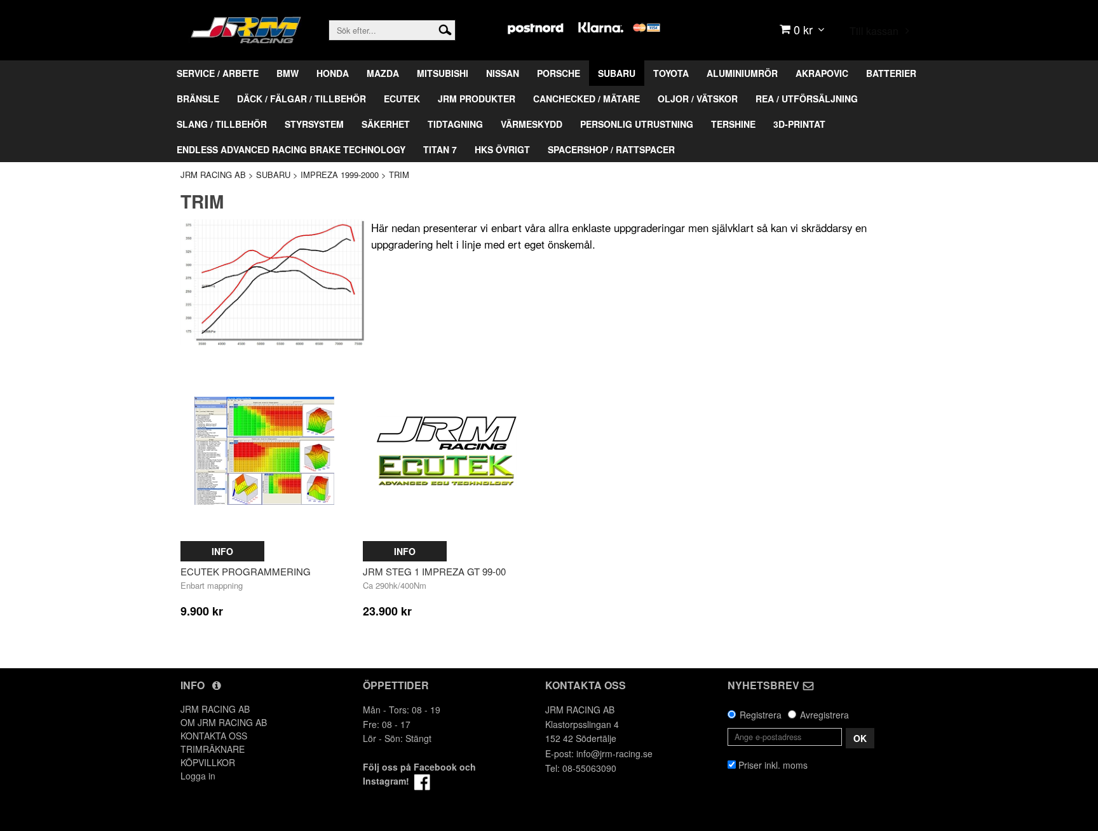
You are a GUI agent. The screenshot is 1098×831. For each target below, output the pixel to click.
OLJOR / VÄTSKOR (698, 98)
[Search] (445, 28)
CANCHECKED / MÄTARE (586, 98)
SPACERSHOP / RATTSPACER (611, 149)
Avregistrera (824, 714)
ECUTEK (402, 98)
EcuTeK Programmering (245, 571)
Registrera (761, 714)
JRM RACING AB (213, 174)
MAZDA (383, 73)
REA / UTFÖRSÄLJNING (807, 98)
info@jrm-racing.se (614, 753)
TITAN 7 (440, 149)
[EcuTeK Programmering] (264, 451)
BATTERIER (891, 73)
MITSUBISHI (442, 73)
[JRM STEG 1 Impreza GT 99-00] (447, 451)
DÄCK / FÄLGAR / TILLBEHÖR (301, 98)
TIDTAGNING (455, 124)
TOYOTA (671, 73)
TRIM (399, 174)
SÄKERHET (386, 124)
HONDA (332, 73)
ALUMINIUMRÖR (742, 73)
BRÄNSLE (198, 98)
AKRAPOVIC (822, 73)
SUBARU (616, 73)
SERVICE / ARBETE (218, 73)
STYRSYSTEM (314, 124)
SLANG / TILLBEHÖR (222, 124)
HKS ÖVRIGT (502, 149)
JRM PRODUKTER (476, 98)
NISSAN (502, 73)
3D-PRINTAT (799, 124)
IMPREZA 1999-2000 (340, 174)
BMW (287, 73)
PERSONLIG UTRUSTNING (636, 124)
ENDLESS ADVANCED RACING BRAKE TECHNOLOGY (291, 149)
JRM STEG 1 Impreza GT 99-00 (434, 571)
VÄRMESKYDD (531, 124)
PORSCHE (558, 73)
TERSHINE (733, 124)
